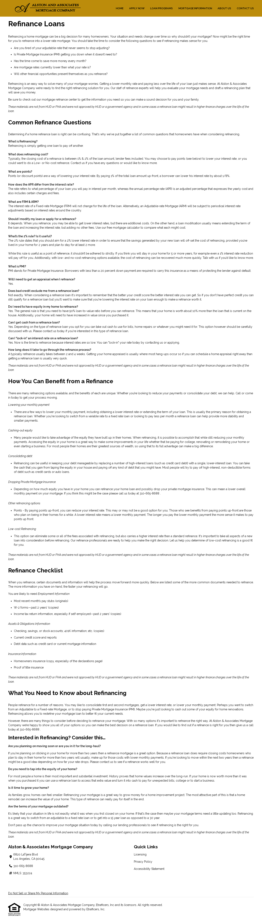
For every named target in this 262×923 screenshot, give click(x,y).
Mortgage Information (195, 8)
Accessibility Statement (149, 868)
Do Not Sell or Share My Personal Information (38, 893)
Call (238, 393)
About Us (224, 8)
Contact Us (245, 8)
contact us (49, 331)
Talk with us (210, 257)
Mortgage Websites (36, 909)
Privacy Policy (143, 861)
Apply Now (137, 8)
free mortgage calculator (123, 227)
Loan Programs (161, 8)
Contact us (78, 163)
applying (173, 342)
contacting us (154, 342)
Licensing (140, 854)
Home (119, 8)
